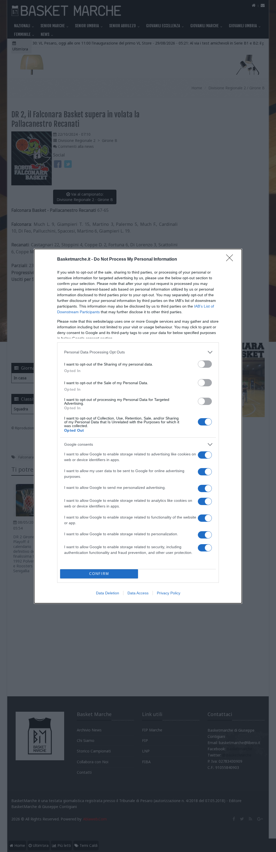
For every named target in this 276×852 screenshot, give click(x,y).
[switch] (205, 364)
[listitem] (138, 352)
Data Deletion (107, 593)
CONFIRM (99, 574)
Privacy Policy (168, 593)
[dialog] (138, 426)
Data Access (138, 593)
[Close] (231, 259)
